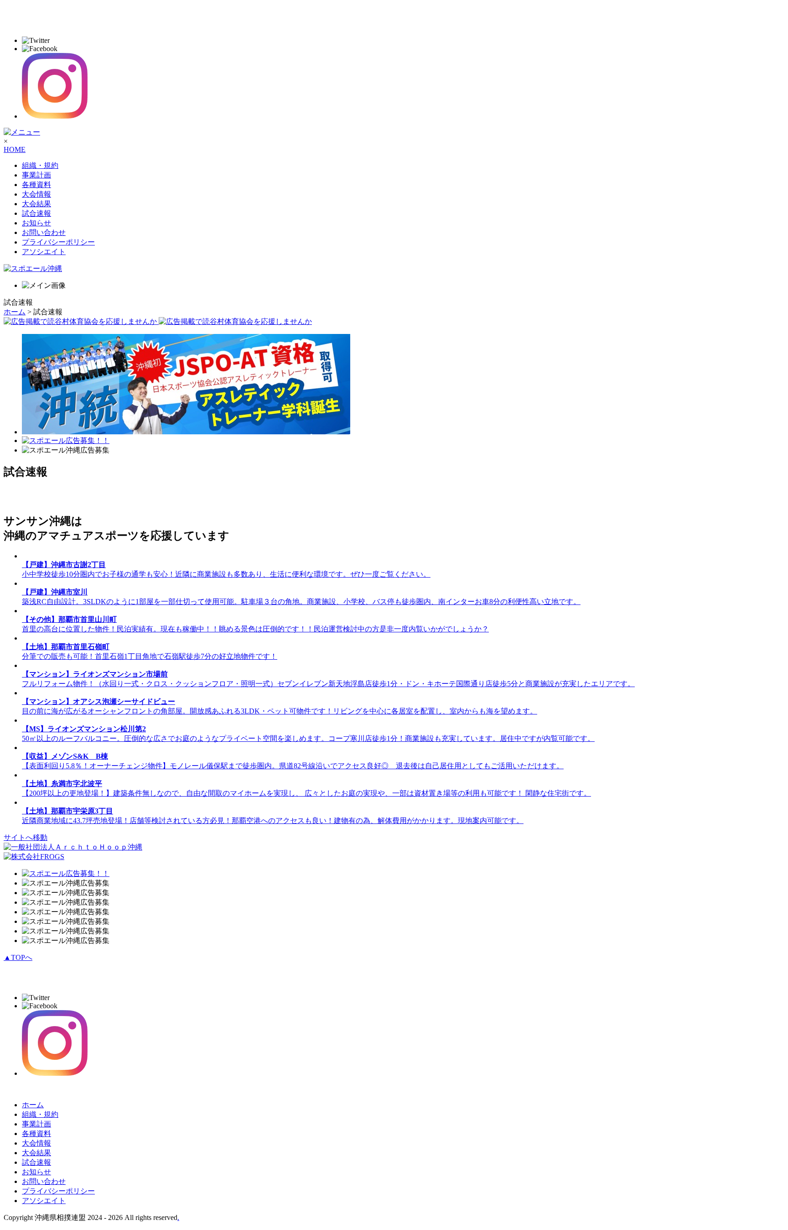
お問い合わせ (44, 232)
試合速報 (36, 213)
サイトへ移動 (25, 837)
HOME (15, 149)
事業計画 (36, 175)
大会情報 (36, 194)
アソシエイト (44, 251)
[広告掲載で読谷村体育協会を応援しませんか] (158, 321)
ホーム (15, 312)
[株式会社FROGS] (34, 856)
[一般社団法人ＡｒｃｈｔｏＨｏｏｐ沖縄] (73, 847)
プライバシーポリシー (58, 242)
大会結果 (36, 204)
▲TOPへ (18, 957)
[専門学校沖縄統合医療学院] (186, 432)
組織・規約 (40, 165)
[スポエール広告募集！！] (65, 440)
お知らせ (36, 223)
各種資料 (36, 184)
